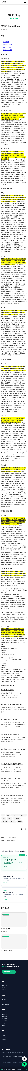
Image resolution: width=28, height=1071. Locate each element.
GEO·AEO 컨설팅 (5, 985)
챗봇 (8, 815)
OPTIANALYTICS (5, 1004)
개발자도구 (23, 815)
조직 (10, 1056)
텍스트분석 (5, 821)
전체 (11, 18)
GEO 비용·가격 (4, 1014)
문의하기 (3, 1035)
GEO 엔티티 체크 (5, 1025)
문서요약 (20, 821)
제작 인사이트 (4, 1020)
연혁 (7, 1056)
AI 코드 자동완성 (11, 840)
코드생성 (12, 821)
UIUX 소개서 (4, 1039)
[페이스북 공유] (22, 829)
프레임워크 (15, 815)
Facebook (7, 1059)
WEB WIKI (15, 18)
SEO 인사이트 (4, 1018)
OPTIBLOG (4, 1003)
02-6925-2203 (6, 1054)
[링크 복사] (25, 829)
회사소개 (3, 1034)
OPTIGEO (4, 999)
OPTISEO (4, 1001)
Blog (3, 1059)
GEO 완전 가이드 (5, 1013)
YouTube (14, 1059)
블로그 (3, 991)
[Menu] (25, 2)
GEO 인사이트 (4, 1016)
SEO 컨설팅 (4, 987)
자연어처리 (17, 818)
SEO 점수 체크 (4, 1023)
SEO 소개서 (4, 1037)
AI (3, 815)
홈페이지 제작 (4, 989)
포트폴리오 (4, 1022)
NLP (4, 818)
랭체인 (9, 818)
